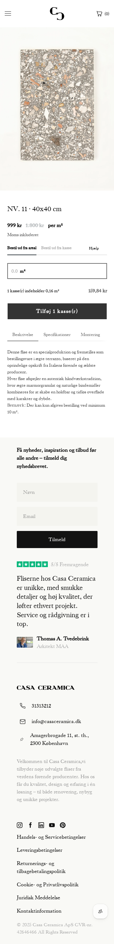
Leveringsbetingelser (39, 849)
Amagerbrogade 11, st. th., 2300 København (59, 739)
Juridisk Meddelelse (38, 897)
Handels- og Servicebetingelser (51, 836)
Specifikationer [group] (57, 334)
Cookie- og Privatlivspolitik (48, 884)
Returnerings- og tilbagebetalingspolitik (41, 867)
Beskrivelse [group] (22, 334)
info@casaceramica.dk (56, 721)
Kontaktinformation (39, 910)
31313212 (41, 705)
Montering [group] (90, 334)
